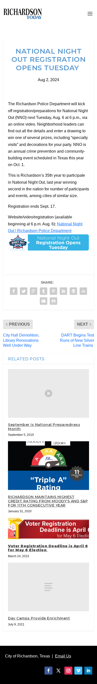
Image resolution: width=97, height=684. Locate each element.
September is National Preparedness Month (44, 426)
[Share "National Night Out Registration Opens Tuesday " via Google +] (34, 291)
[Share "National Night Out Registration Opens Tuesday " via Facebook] (14, 291)
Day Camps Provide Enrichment (39, 618)
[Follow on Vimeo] (78, 671)
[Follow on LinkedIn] (88, 671)
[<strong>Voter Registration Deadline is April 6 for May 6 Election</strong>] (48, 528)
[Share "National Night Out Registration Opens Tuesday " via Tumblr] (43, 291)
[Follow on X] (58, 671)
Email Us (63, 656)
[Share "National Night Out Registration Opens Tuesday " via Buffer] (73, 291)
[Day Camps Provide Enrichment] (48, 587)
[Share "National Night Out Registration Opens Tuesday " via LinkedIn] (63, 291)
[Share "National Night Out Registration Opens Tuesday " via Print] (53, 301)
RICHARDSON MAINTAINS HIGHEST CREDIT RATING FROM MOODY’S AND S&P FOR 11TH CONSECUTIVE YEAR (48, 501)
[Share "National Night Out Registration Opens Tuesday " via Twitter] (24, 291)
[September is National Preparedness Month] (48, 393)
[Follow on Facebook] (48, 671)
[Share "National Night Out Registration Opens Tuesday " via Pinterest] (53, 291)
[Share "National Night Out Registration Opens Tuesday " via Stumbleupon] (83, 291)
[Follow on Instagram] (68, 671)
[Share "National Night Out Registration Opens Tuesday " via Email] (43, 301)
